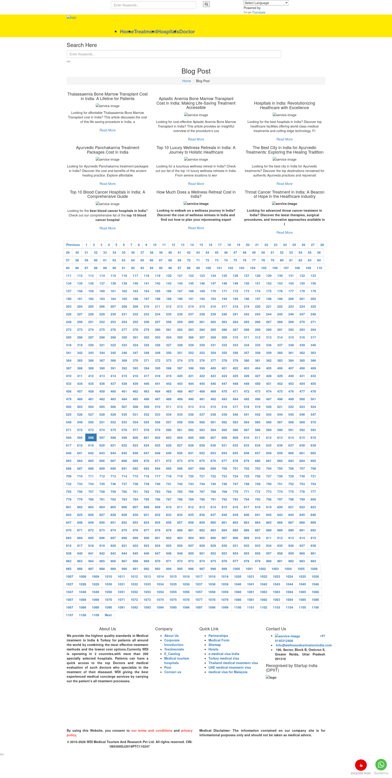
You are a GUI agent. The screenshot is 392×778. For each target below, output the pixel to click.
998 (213, 568)
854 (146, 522)
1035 (173, 584)
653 (213, 453)
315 (291, 337)
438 (124, 383)
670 (146, 460)
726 (257, 476)
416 (135, 375)
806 (124, 507)
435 (91, 383)
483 (113, 399)
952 (213, 553)
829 (124, 514)
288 (246, 329)
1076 (186, 599)
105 (264, 267)
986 (80, 568)
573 (91, 429)
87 (86, 267)
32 (96, 252)
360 (280, 352)
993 (157, 568)
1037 (199, 584)
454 (302, 383)
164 (146, 291)
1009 (95, 576)
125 (224, 275)
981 (280, 561)
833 (169, 514)
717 (157, 476)
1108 (82, 615)
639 (313, 445)
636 (280, 445)
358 (257, 352)
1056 (186, 591)
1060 (237, 591)
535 (180, 414)
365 (80, 360)
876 (135, 530)
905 (202, 537)
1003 (275, 568)
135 (80, 283)
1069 (95, 599)
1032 (134, 584)
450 (257, 383)
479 (68, 399)
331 (213, 345)
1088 (82, 607)
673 (180, 460)
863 (246, 522)
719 (180, 476)
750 (269, 483)
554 (135, 422)
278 (135, 329)
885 (235, 530)
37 (142, 252)
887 (257, 530)
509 (146, 406)
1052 (134, 591)
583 (202, 429)
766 (191, 491)
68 (170, 260)
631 (224, 445)
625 (157, 445)
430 (291, 375)
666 (102, 460)
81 (291, 260)
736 (113, 483)
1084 (289, 599)
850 (102, 522)
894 (80, 537)
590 (280, 429)
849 (91, 522)
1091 (121, 607)
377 (213, 360)
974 (202, 561)
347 (135, 352)
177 (291, 291)
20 (248, 244)
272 (68, 329)
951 (202, 553)
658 (269, 453)
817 (246, 507)
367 (102, 360)
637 (291, 445)
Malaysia (147, 711)
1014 (160, 576)
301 (135, 337)
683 (291, 460)
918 (91, 545)
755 (68, 491)
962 (68, 561)
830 (135, 514)
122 (191, 275)
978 (246, 561)
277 (124, 329)
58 (77, 260)
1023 (276, 576)
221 (269, 306)
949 (180, 553)
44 (207, 252)
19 (238, 244)
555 (146, 422)
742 (180, 483)
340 (313, 345)
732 (68, 483)
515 (213, 406)
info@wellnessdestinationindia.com (303, 645)
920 (113, 545)
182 (91, 298)
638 (302, 445)
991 (135, 568)
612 (269, 437)
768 (213, 491)
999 (224, 568)
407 (291, 368)
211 (157, 306)
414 (113, 375)
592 (302, 429)
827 (102, 514)
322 (113, 345)
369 (124, 360)
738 (135, 483)
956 (257, 553)
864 (257, 522)
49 (254, 252)
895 (91, 537)
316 (302, 337)
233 (146, 314)
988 (102, 568)
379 (235, 360)
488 (169, 399)
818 (257, 507)
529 (113, 414)
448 (235, 383)
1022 (263, 576)
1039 (224, 584)
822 (302, 507)
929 (213, 545)
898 (124, 537)
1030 (108, 584)
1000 (236, 568)
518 (246, 406)
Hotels (213, 649)
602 (157, 437)
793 (235, 499)
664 (80, 460)
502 (68, 406)
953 (224, 553)
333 (235, 345)
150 (246, 283)
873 (102, 530)
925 (169, 545)
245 (280, 314)
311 (246, 337)
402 (235, 368)
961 (313, 553)
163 (135, 291)
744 (202, 483)
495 (246, 399)
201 (302, 298)
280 (157, 329)
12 (173, 244)
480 (80, 399)
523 (302, 406)
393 (135, 368)
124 (213, 275)
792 (224, 499)
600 (135, 437)
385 (302, 360)
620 (102, 445)
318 (68, 345)
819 (269, 507)
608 (224, 437)
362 (302, 352)
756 (80, 491)
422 (202, 375)
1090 (108, 607)
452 (280, 383)
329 (191, 345)
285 (213, 329)
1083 (276, 599)
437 (113, 383)
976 (224, 561)
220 (257, 306)
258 (169, 321)
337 (280, 345)
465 (169, 391)
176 (280, 291)
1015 (173, 576)
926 (180, 545)
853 (135, 522)
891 (302, 530)
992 (146, 568)
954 (235, 553)
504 (91, 406)
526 (80, 414)
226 (68, 314)
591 (291, 429)
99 (198, 267)
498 (280, 399)
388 (80, 368)
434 (80, 383)
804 (102, 507)
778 (68, 499)
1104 (289, 607)
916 (68, 545)
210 (146, 306)
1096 (186, 607)
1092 (134, 607)
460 (113, 391)
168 (191, 291)
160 (102, 291)
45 (216, 252)
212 (169, 306)
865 (269, 522)
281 (169, 329)
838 (224, 514)
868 (302, 522)
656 (246, 453)
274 (91, 329)
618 (80, 445)
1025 (302, 576)
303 (157, 337)
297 (91, 337)
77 (254, 260)
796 (269, 499)
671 (157, 460)
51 (272, 252)
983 (302, 561)
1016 (186, 576)
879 (169, 530)
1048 (82, 591)
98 (189, 267)
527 (91, 414)
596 (91, 437)
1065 (302, 591)
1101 (250, 607)
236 (180, 314)
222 (280, 306)
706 (291, 468)
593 (313, 429)
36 (133, 252)
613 (280, 437)
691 (124, 468)
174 (257, 291)
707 (302, 468)
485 (135, 399)
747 (235, 483)
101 (219, 267)
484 (124, 399)
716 (146, 476)
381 (257, 360)
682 (280, 460)
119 (157, 275)
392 (124, 368)
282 (180, 329)
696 (180, 468)
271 (313, 321)
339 (302, 345)
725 (246, 476)
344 (102, 352)
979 (257, 561)
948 (169, 553)
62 (114, 260)
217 (224, 306)
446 (213, 383)
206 (102, 306)
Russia (74, 723)
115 (113, 275)
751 (280, 483)
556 (157, 422)
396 (169, 368)
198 (269, 298)
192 (202, 298)
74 (226, 260)
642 (91, 453)
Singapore (282, 711)
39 (161, 252)
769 (224, 491)
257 (157, 321)
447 (224, 383)
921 (124, 545)
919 (102, 545)
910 (257, 537)
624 (146, 445)
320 (91, 345)
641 (80, 453)
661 (302, 453)
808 (146, 507)
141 (146, 283)
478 (313, 391)
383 (280, 360)
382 (269, 360)
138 (113, 283)
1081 (250, 599)
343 (91, 352)
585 (224, 429)
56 (319, 252)
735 (102, 483)
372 (157, 360)
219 (246, 306)
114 (102, 275)
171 (224, 291)
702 (246, 468)
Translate (258, 12)
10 (155, 244)
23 (275, 244)
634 (257, 445)
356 (235, 352)
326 (157, 345)
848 (80, 522)
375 (191, 360)
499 (291, 399)
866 (280, 522)
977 (235, 561)
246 (291, 314)
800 (313, 499)
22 (266, 244)
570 (313, 422)
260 (191, 321)
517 (235, 406)
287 (235, 329)
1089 (95, 607)
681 (269, 460)
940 (80, 553)
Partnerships (218, 635)
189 (169, 298)
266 (257, 321)
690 (113, 468)
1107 (69, 615)
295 (68, 337)
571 (68, 429)
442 (169, 383)
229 (102, 314)
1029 (95, 584)
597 (102, 437)
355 (224, 352)
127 (246, 275)
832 (157, 514)
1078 (212, 599)
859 (202, 522)
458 (91, 391)
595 (80, 437)
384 (291, 360)
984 (313, 561)
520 (269, 406)
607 (213, 437)
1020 (237, 576)
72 (207, 260)
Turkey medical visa (223, 658)
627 (180, 445)
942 (102, 553)
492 (213, 399)
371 (146, 360)
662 (313, 453)
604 (180, 437)
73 (216, 260)
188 (157, 298)
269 (291, 321)
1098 (212, 607)
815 (224, 507)
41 (179, 252)
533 (157, 414)
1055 (173, 591)
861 (224, 522)
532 (146, 414)
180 (68, 298)
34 (114, 252)
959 (291, 553)
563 (235, 422)
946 (146, 553)
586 (235, 429)
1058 (212, 591)
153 (280, 283)
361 (291, 352)
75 (235, 260)
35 (123, 252)
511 (169, 406)
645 (124, 453)
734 (91, 483)
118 (146, 275)
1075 (173, 599)
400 (213, 368)
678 (235, 460)
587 (246, 429)
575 (113, 429)
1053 (147, 591)
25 (294, 244)
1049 (95, 591)
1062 (263, 591)
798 (291, 499)
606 (202, 437)
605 (191, 437)
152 (269, 283)
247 (302, 314)
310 (235, 337)
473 (257, 391)
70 (189, 260)
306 (191, 337)
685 (313, 460)
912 (280, 537)
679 (246, 460)
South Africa (171, 711)
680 (257, 460)
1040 (237, 584)
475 (280, 391)
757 (91, 491)
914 (302, 537)
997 (202, 568)
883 (213, 530)
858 (191, 522)
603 (169, 437)
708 (313, 468)
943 (113, 553)
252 (102, 321)
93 (142, 267)
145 (191, 283)
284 (202, 329)
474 (269, 391)
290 (269, 329)
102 (230, 267)
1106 (315, 607)
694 (157, 468)
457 (80, 391)
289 (257, 329)
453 (291, 383)
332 (224, 345)
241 (235, 314)
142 (157, 283)
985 (68, 568)
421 (191, 375)
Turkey (90, 711)
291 (280, 329)
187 (146, 298)
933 (257, 545)
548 (68, 422)
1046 (315, 584)
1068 (82, 599)
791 (213, 499)
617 (68, 445)
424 (224, 375)
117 (135, 275)
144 (180, 283)
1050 (108, 591)
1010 (108, 576)
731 (313, 476)
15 (201, 244)
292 (291, 329)
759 (113, 491)
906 (213, 537)
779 (80, 499)
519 (257, 406)
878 (157, 530)
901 (157, 537)
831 (146, 514)
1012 (134, 576)
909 (246, 537)
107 (286, 267)
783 (124, 499)
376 (202, 360)
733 (80, 483)
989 (113, 568)
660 (291, 453)
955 (246, 553)
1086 (315, 599)
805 (113, 507)
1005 (301, 568)
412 (91, 375)
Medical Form (218, 640)
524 (313, 406)
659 (280, 453)
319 (80, 345)
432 (313, 375)
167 (180, 291)
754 (313, 483)
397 (180, 368)
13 (182, 244)
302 (146, 337)
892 (313, 530)
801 (68, 507)
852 (124, 522)
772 (257, 491)
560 (202, 422)
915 (313, 537)
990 (124, 568)
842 (269, 514)
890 (291, 530)
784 (135, 499)
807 (135, 507)
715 (135, 476)
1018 (212, 576)
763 (157, 491)
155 (302, 283)
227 (80, 314)
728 (280, 476)
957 (269, 553)
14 (192, 244)
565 (257, 422)
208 (124, 306)
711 (91, 476)
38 (151, 252)
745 (213, 483)
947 (157, 553)
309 (224, 337)
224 (302, 306)
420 (180, 375)
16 (210, 244)
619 (91, 445)
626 (169, 445)
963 (80, 561)
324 (135, 345)
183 (102, 298)
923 (146, 545)
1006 (314, 568)
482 (102, 399)
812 (191, 507)
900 (146, 537)
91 (123, 267)
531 (135, 414)
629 (202, 445)
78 (263, 260)
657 (257, 453)
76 (244, 260)
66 (151, 260)
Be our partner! (301, 2)
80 (282, 260)
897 (113, 537)
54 (300, 252)
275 (102, 329)
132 (302, 275)
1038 (212, 584)
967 (124, 561)
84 (319, 260)
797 (280, 499)
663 (68, 460)
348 (146, 352)
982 (291, 561)
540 (235, 414)
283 (191, 329)
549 (80, 422)
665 (91, 460)
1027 (69, 584)
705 (280, 468)
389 (91, 368)
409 (313, 368)
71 (198, 260)
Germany (224, 711)
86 (77, 267)
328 (180, 345)
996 (191, 568)
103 (241, 267)
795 (257, 499)
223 (291, 306)
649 (169, 453)
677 (224, 460)
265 (246, 321)
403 (246, 368)
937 (302, 545)
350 (169, 352)
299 (113, 337)
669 (135, 460)
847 (68, 522)
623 (135, 445)
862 (235, 522)
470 (224, 391)
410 (68, 375)
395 (157, 368)
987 (91, 568)
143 (169, 283)
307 (202, 337)
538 (213, 414)
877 (146, 530)
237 (191, 314)
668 (124, 460)
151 (257, 283)
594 (68, 437)
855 (157, 522)
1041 (250, 584)
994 (169, 568)
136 (91, 283)
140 (135, 283)
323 (124, 345)
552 (113, 422)
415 (124, 375)
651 (191, 453)
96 (170, 267)
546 (302, 414)
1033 (147, 584)
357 (246, 352)
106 (275, 267)
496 (257, 399)
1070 (108, 599)
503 (80, 406)
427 (257, 375)
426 (246, 375)
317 (313, 337)
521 (280, 406)
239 (213, 314)
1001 (249, 568)
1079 (224, 599)
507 (124, 406)
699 (213, 468)
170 (213, 291)
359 (269, 352)
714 (124, 476)
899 (135, 537)
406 (280, 368)
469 (213, 391)
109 (308, 267)
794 (246, 499)
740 (157, 483)
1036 (186, 584)
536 (191, 414)
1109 (95, 615)
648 (157, 453)
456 (68, 391)
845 (302, 514)
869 (313, 522)
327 (169, 345)
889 (280, 530)
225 (313, 306)
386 (313, 360)
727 (269, 476)
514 (202, 406)
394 (146, 368)
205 (91, 306)
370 (135, 360)
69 (179, 260)
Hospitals (168, 31)
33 (105, 252)
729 (291, 476)
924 (157, 545)
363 (313, 352)
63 (123, 260)
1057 (199, 591)
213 (180, 306)
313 (269, 337)
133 (313, 275)
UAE (128, 711)
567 (280, 422)
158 (80, 291)
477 (302, 391)
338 (291, 345)
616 (313, 437)
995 (180, 568)
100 (208, 267)
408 (302, 368)
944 (124, 553)
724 (235, 476)
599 (124, 437)
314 (280, 337)
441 (157, 383)
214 (191, 306)
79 (272, 260)
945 (135, 553)
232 (135, 314)
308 (213, 337)
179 (313, 291)
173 (246, 291)
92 (133, 267)
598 (113, 437)
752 (291, 483)
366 (91, 360)
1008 (82, 576)
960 (302, 553)
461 (124, 391)
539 (224, 414)
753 (302, 483)
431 (302, 375)
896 (102, 537)
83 (309, 260)
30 (77, 252)
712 (102, 476)
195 (235, 298)
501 (313, 399)
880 (180, 530)
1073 (147, 599)
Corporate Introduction (174, 642)
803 (91, 507)
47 (235, 252)
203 (68, 306)
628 (191, 445)
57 (68, 260)
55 (309, 252)
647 (146, 453)
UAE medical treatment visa (229, 667)
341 (68, 352)
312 (257, 337)
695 (169, 468)
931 (235, 545)
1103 (276, 607)
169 (202, 291)
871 (80, 530)
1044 (289, 584)
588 (257, 429)
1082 (263, 599)
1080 (237, 599)
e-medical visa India (223, 653)
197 (257, 298)
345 (113, 352)
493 (224, 399)
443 (180, 383)
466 (180, 391)
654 (224, 453)
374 (180, 360)
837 (213, 514)
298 (102, 337)
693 (146, 468)
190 (180, 298)
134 (68, 283)
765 (180, 491)
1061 (250, 591)
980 (269, 561)
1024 (289, 576)
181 (80, 298)
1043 (276, 584)
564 (246, 422)
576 (124, 429)
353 (202, 352)
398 (191, 368)
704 (269, 468)
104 (252, 267)
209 (135, 306)
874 (113, 530)
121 (180, 275)
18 (229, 244)
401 (224, 368)
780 (91, 499)
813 (202, 507)
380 (246, 360)
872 (91, 530)
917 (80, 545)
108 (297, 267)
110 (319, 267)
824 (68, 514)
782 (113, 499)
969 (146, 561)
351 (180, 352)
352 (191, 352)
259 (180, 321)
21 (257, 244)
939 (68, 553)
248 (313, 314)
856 (169, 522)
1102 (263, 607)
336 (269, 345)
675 (202, 460)
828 (113, 514)
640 (68, 453)
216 (213, 306)
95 (161, 267)
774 (280, 491)
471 (235, 391)
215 (202, 306)
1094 (160, 607)
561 (213, 422)
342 (80, 352)
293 (302, 329)
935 (280, 545)
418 (157, 375)
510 (157, 406)
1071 (121, 599)
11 (164, 244)
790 (202, 499)
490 (191, 399)
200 (291, 298)
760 (124, 491)
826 (91, 514)
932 (246, 545)
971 (169, 561)
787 (169, 499)
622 (124, 445)
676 (213, 460)
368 (113, 360)
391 (113, 368)
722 (213, 476)
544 (280, 414)
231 (124, 314)
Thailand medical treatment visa (233, 662)
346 (124, 352)
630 (213, 445)
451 (269, 383)
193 (213, 298)
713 (113, 476)
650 (180, 453)
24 (285, 244)
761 (135, 491)
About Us (171, 635)
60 (96, 260)
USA (263, 711)
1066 (315, 591)
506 (113, 406)
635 (269, 445)
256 (146, 321)
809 (157, 507)
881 (191, 530)
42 (189, 252)
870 (68, 530)
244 (269, 314)
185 (124, 298)
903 (180, 537)
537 (202, 414)
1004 (288, 568)
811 (180, 507)
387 (68, 368)
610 (246, 437)
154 (291, 283)
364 (68, 360)
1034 (160, 584)
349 (157, 352)
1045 (302, 584)
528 (102, 414)
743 (191, 483)
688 (91, 468)
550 (91, 422)
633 (246, 445)
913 (291, 537)
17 (220, 244)
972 (180, 561)
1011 (121, 576)
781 (102, 499)
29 (68, 252)
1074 (160, 599)
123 (202, 275)
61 (105, 260)
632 (235, 445)
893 (68, 537)
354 (213, 352)
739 (146, 483)
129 (269, 275)
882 (202, 530)
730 (302, 476)
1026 (315, 576)
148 (224, 283)
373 (169, 360)
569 (302, 422)
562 (224, 422)
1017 (199, 576)
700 (224, 468)
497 (269, 399)
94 (151, 267)
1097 (199, 607)
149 (235, 283)
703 (257, 468)
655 (235, 453)
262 (213, 321)
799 (302, 499)
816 (235, 507)
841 (257, 514)
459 (102, 391)
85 (68, 267)
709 (68, 476)
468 (202, 391)
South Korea (199, 711)
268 (280, 321)
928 (202, 545)
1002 (262, 568)
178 (302, 291)
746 (224, 483)
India (73, 711)
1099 (224, 607)
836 (202, 514)
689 (102, 468)
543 (269, 414)
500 (302, 399)
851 (113, 522)
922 (135, 545)
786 (157, 499)
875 (124, 530)
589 (269, 429)
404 (257, 368)
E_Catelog (172, 653)
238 (202, 314)
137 (102, 283)
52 (282, 252)
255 (135, 321)
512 (180, 406)
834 (180, 514)
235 (169, 314)
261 (202, 321)
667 (113, 460)
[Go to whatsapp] (381, 764)
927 (191, 545)
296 (80, 337)
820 (280, 507)
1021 (250, 576)
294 (313, 329)
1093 (147, 607)
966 (113, 561)
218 (235, 306)
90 (114, 267)
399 (202, 368)
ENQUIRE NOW (361, 773)
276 (113, 329)
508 (135, 406)
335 (257, 345)
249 (68, 321)
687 (80, 468)
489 (180, 399)
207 (113, 306)
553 (124, 422)
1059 (224, 591)
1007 (69, 576)
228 (91, 314)
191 (191, 298)
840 (246, 514)
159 (91, 291)
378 (224, 360)
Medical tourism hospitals (176, 660)
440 (146, 383)
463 (146, 391)
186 (135, 298)
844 (291, 514)
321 (102, 345)
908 (235, 537)
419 (169, 375)
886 (246, 530)
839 (235, 514)
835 (191, 514)
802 (80, 507)
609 (235, 437)
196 (246, 298)
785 (146, 499)
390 (102, 368)
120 (169, 275)
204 (80, 306)
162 (124, 291)
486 (146, 399)
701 (235, 468)
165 (157, 291)
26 (303, 244)
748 (246, 483)
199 (280, 298)
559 (191, 422)
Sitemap (214, 644)
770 (235, 491)
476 (291, 391)
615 (302, 437)
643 (102, 453)
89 (105, 267)
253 (113, 321)
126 (235, 275)
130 (280, 275)
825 (80, 514)
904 (191, 537)
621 (113, 445)
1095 (173, 607)
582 (191, 429)
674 (191, 460)
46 (226, 252)
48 (244, 252)
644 (113, 453)
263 (224, 321)
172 (235, 291)
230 (113, 314)
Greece (304, 711)
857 (180, 522)
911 (269, 537)
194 (224, 298)
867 (291, 522)
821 (291, 507)
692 (135, 468)
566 (269, 422)
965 (102, 561)
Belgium (245, 711)
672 (169, 460)
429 (280, 375)
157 (68, 291)
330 (202, 345)
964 (91, 561)
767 (202, 491)
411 (80, 375)
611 (257, 437)
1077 (199, 599)
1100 (237, 607)
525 (68, 414)
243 (257, 314)
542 (257, 414)
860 (213, 522)
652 (202, 453)
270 (302, 321)
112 (80, 275)
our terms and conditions (151, 730)
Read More (108, 130)
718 (169, 476)
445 (202, 383)
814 (213, 507)
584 (213, 429)
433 (68, 383)
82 (300, 260)
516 (224, 406)
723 (224, 476)
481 (91, 399)
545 (291, 414)
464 (157, 391)
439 (135, 383)
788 (180, 499)
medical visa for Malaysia (227, 672)
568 (291, 422)
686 (68, 468)
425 (235, 375)
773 (269, 491)
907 (224, 537)
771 (246, 491)
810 (169, 507)
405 (269, 368)
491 (202, 399)
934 (269, 545)
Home (127, 31)
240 (224, 314)
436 (102, 383)
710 (80, 476)
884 (224, 530)
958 (280, 553)
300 (124, 337)
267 (269, 321)
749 (257, 483)
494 (235, 399)
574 (102, 429)
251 (91, 321)
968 (135, 561)
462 (135, 391)
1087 (69, 607)
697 (191, 468)
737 (124, 483)
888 (269, 530)
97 (179, 267)
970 (157, 561)
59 (86, 260)
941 (91, 553)
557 (169, 422)
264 (235, 321)
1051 (121, 591)
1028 (82, 584)
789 (191, 499)
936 (291, 545)
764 (169, 491)
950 (191, 553)
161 (113, 291)
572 (80, 429)
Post (167, 667)
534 (169, 414)
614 (291, 437)
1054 (160, 591)
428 (269, 375)
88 (96, 267)
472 (246, 391)
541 (246, 414)
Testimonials (174, 649)
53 (291, 252)
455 (313, 383)
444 (191, 383)
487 (157, 399)
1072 (134, 599)
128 (257, 275)
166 (169, 291)
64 (133, 260)
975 (213, 561)
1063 (276, 591)
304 (169, 337)
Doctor (187, 31)
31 (86, 252)
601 (146, 437)
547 (313, 414)
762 (146, 491)
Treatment (145, 31)
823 (313, 507)
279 (146, 329)
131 (291, 275)
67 (161, 260)
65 (142, 260)
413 (102, 375)
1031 (121, 584)
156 (313, 283)
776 (302, 491)
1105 (302, 607)
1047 (69, 591)
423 (213, 375)
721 (202, 476)
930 (224, 545)
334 (246, 345)
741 (169, 483)
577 (135, 429)
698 (202, 468)
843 (280, 514)
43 (198, 252)
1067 (69, 599)
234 (157, 314)
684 (302, 460)
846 (313, 514)
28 (322, 244)
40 (170, 252)
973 (191, 561)
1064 (289, 591)
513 (191, 406)
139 (124, 283)
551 (102, 422)
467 (191, 391)
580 (169, 429)
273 (80, 329)
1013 (147, 576)
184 (113, 298)
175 (269, 291)
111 (68, 275)
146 (202, 283)
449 (246, 383)
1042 (263, 584)
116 (124, 275)
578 (146, 429)
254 (124, 321)
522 (291, 406)
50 (263, 252)
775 (291, 491)
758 (102, 491)
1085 (302, 599)
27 (313, 244)
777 (313, 491)
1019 (224, 576)
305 (180, 337)
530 (124, 414)
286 (224, 329)
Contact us (172, 672)
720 (191, 476)
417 (146, 375)
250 (80, 321)
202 (313, 298)
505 (102, 406)
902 (169, 537)
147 (213, 283)
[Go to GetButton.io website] (381, 773)
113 (91, 275)
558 (180, 422)
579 (157, 429)
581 (180, 429)
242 (246, 314)
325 (146, 345)
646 (135, 453)
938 (313, 545)
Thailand (110, 711)
